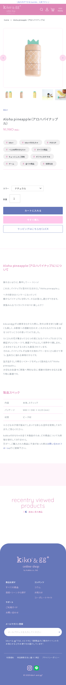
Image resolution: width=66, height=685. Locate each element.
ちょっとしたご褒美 (15, 156)
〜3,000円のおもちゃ (16, 149)
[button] (3, 58)
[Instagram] (29, 668)
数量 (5, 199)
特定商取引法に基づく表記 (28, 657)
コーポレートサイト (44, 597)
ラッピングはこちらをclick (33, 228)
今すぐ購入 (33, 219)
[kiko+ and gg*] (12, 9)
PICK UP (51, 142)
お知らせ (39, 592)
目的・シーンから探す (16, 592)
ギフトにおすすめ (41, 156)
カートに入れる (33, 210)
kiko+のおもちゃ (30, 142)
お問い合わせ (12, 612)
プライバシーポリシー (51, 657)
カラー (6, 188)
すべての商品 (40, 149)
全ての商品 (28, 163)
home (6, 20)
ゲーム (10, 163)
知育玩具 (48, 163)
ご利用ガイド (12, 607)
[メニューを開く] (60, 9)
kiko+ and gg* (36, 675)
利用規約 (10, 657)
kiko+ (9, 142)
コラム (38, 587)
